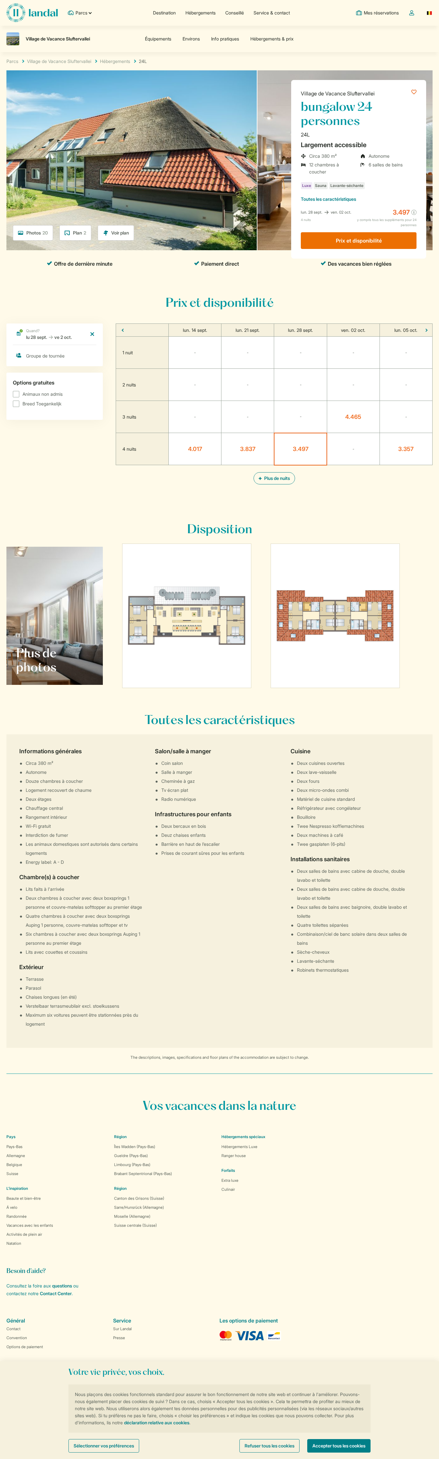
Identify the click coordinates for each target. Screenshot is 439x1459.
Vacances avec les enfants (29, 1225)
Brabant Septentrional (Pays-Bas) (143, 1173)
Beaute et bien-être (23, 1198)
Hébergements (200, 12)
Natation (13, 1243)
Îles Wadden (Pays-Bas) (134, 1146)
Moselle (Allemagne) (132, 1216)
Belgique (14, 1164)
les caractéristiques (328, 199)
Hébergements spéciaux (243, 1136)
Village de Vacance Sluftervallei (338, 93)
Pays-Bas (14, 1146)
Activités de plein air (24, 1234)
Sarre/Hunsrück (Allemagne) (139, 1207)
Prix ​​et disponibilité (359, 240)
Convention (16, 1337)
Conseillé (234, 12)
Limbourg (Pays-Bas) (132, 1164)
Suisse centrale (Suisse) (135, 1225)
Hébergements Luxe (239, 1146)
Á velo (11, 1207)
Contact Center (56, 1293)
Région (120, 1136)
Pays (10, 1136)
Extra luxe (229, 1180)
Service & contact (272, 12)
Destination (164, 12)
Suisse (12, 1173)
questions (62, 1285)
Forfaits (228, 1170)
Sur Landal (122, 1328)
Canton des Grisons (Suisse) (139, 1198)
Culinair (228, 1189)
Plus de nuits (276, 478)
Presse (119, 1337)
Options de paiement (24, 1346)
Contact (13, 1328)
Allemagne (15, 1155)
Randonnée (16, 1216)
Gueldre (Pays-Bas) (131, 1155)
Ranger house (233, 1155)
